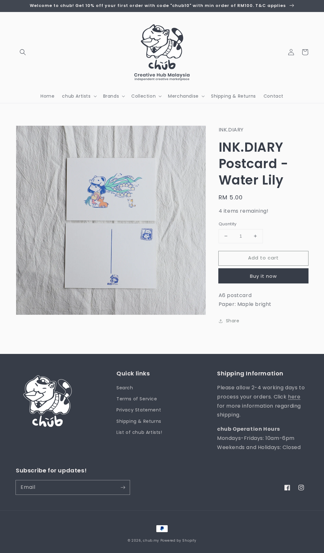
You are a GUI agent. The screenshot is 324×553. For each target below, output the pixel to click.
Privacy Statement (138, 410)
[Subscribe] (123, 487)
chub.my (151, 540)
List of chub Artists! (139, 432)
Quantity (228, 224)
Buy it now (263, 276)
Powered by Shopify (178, 540)
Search (124, 388)
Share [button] (233, 321)
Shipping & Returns (138, 421)
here (294, 396)
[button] (23, 52)
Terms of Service (136, 399)
